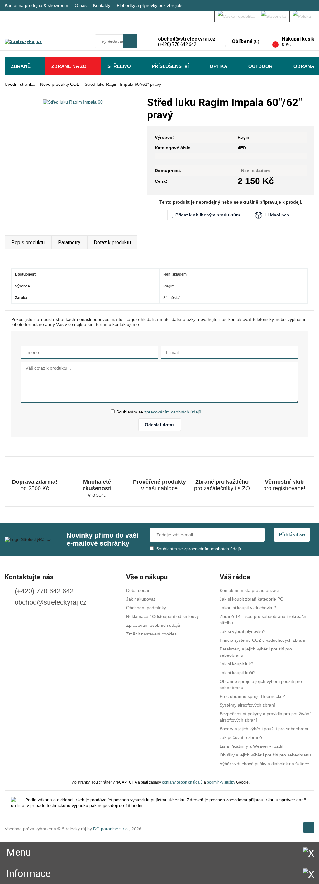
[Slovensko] (274, 16)
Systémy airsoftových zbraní (247, 705)
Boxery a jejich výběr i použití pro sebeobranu (265, 728)
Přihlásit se (292, 534)
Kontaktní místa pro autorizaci (249, 590)
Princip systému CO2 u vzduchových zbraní (262, 640)
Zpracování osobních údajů (153, 625)
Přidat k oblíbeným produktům (207, 214)
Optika (218, 66)
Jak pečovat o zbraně (241, 737)
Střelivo (119, 66)
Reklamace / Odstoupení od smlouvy (162, 616)
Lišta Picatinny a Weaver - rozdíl (251, 746)
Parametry (69, 242)
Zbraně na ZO (69, 66)
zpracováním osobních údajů (172, 411)
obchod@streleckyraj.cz (51, 602)
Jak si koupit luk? (236, 663)
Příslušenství (170, 66)
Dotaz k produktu (112, 242)
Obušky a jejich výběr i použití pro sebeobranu (265, 754)
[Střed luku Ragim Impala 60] (73, 101)
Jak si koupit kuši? (237, 672)
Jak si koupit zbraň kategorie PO (251, 599)
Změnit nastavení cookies (151, 633)
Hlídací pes (277, 214)
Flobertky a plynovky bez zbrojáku (150, 5)
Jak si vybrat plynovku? (242, 631)
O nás (81, 5)
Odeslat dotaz (159, 424)
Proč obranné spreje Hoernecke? (252, 696)
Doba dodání (139, 590)
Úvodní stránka (20, 84)
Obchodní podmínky (146, 607)
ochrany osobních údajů (182, 782)
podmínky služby (221, 782)
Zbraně (21, 66)
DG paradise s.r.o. (111, 828)
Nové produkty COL (59, 84)
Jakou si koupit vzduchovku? (248, 607)
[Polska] (302, 16)
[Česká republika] (236, 16)
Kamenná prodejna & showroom (36, 5)
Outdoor (260, 66)
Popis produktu (28, 242)
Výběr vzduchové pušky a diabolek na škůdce (264, 763)
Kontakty (101, 5)
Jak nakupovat (140, 599)
